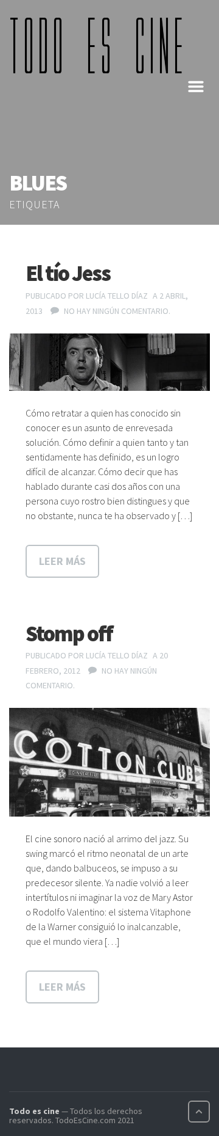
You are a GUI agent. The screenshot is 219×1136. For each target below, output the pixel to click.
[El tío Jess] (109, 362)
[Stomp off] (109, 762)
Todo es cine (34, 1110)
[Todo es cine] (100, 45)
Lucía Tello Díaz (117, 295)
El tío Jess (68, 273)
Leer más (62, 561)
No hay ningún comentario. (117, 310)
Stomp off (69, 633)
